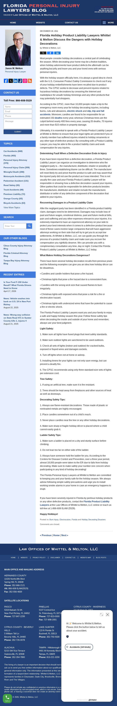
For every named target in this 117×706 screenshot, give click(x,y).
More (111, 22)
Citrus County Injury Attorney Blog (18, 247)
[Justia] (20, 81)
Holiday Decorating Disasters (94, 519)
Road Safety (12, 185)
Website (40, 22)
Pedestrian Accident (16, 181)
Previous (46, 535)
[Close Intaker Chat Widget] (107, 614)
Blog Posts (101, 557)
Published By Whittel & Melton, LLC (104, 9)
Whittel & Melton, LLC (29, 697)
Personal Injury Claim (17, 167)
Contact (71, 22)
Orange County (13, 198)
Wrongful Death (14, 172)
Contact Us (11, 92)
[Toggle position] (101, 614)
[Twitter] (10, 81)
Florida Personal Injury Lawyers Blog (42, 10)
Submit (17, 132)
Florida (74, 519)
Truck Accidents (14, 190)
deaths (58, 118)
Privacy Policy (39, 557)
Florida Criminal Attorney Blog (16, 254)
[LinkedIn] (15, 81)
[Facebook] (6, 81)
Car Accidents (13, 151)
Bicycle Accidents (14, 203)
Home (13, 22)
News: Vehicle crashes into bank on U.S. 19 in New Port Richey (17, 301)
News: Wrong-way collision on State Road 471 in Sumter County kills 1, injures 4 (17, 318)
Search (29, 226)
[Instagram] (25, 81)
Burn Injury (54, 519)
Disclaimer (55, 557)
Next (64, 535)
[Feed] (29, 81)
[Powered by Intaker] (92, 700)
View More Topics (12, 207)
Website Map (85, 557)
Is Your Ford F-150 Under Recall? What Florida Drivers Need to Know (17, 285)
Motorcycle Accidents (17, 176)
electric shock (74, 111)
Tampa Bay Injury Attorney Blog (16, 262)
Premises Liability (14, 194)
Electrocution (65, 519)
